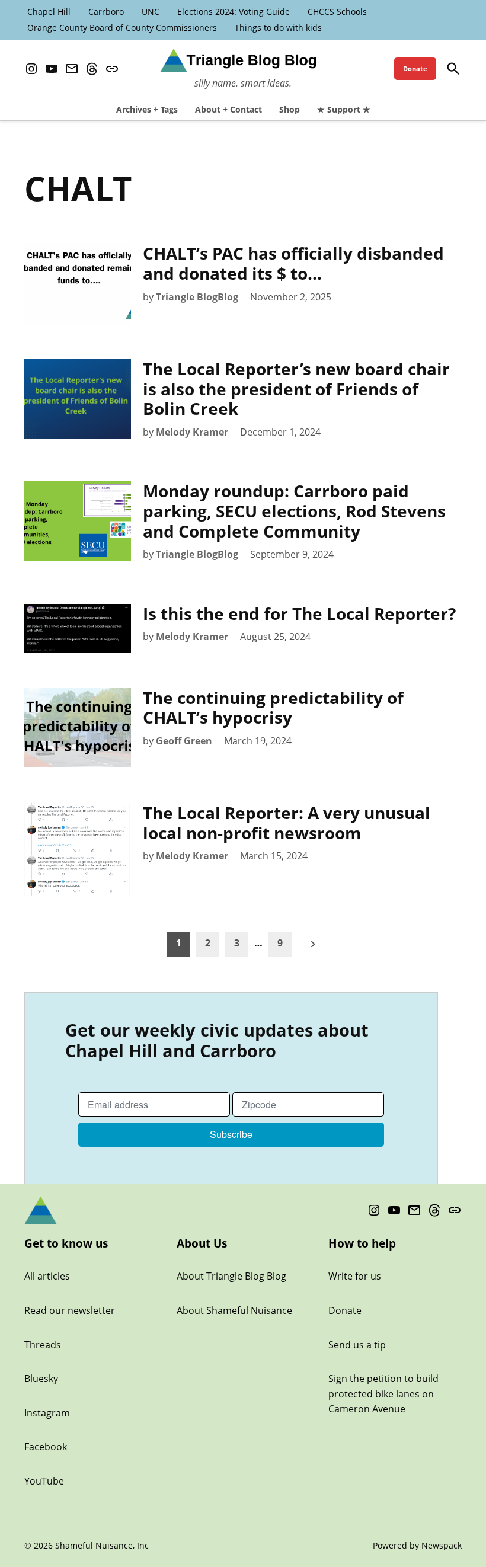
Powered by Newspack (417, 1545)
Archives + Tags (147, 109)
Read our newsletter (69, 1310)
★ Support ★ (343, 109)
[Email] (72, 69)
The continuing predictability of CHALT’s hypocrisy (273, 707)
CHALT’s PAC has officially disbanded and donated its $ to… (293, 263)
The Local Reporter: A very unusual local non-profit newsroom (286, 822)
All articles (47, 1276)
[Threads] (92, 69)
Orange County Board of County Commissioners (122, 27)
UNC (150, 11)
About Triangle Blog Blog (231, 1276)
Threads (42, 1344)
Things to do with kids (278, 27)
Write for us (354, 1276)
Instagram (47, 1412)
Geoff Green (184, 740)
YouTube (44, 1481)
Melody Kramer (192, 432)
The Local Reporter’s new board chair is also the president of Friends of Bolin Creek (296, 388)
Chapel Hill (49, 11)
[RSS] (112, 69)
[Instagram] (31, 69)
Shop (289, 109)
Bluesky (41, 1378)
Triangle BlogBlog (197, 296)
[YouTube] (51, 69)
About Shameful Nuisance (234, 1310)
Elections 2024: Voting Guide (233, 11)
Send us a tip (357, 1344)
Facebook (45, 1446)
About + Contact (228, 109)
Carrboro (106, 11)
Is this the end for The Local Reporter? (299, 613)
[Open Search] (453, 68)
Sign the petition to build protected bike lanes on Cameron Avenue (383, 1393)
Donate (415, 68)
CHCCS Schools (337, 11)
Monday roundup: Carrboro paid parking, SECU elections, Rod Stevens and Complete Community (294, 510)
